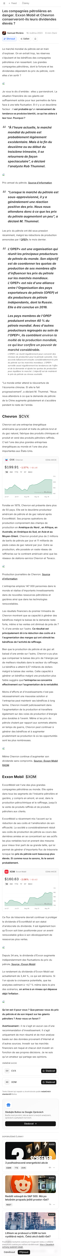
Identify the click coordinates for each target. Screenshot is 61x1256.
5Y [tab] (25, 472)
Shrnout (11, 38)
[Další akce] (54, 1168)
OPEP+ (24, 239)
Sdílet (26, 38)
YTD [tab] (16, 472)
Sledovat (50, 1070)
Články (25, 3)
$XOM (31, 777)
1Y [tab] (21, 472)
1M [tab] (6, 472)
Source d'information (40, 182)
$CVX (24, 416)
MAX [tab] (30, 472)
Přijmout (23, 1252)
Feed (14, 3)
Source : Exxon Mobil (23, 964)
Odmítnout (9, 1252)
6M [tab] (11, 472)
